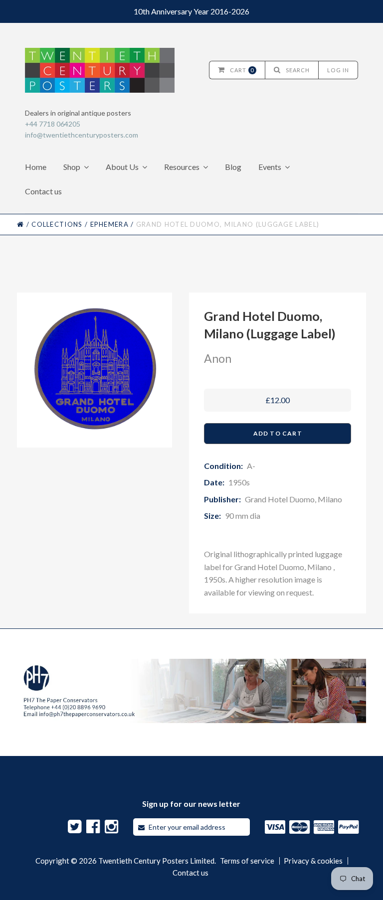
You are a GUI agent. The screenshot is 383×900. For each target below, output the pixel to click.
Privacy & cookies (313, 861)
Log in (338, 70)
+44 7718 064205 (52, 124)
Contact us (43, 191)
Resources (181, 166)
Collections (56, 224)
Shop (71, 166)
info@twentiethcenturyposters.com (81, 135)
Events (269, 166)
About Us (122, 166)
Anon (217, 358)
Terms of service (247, 861)
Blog (233, 166)
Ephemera (109, 224)
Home (35, 166)
